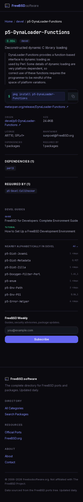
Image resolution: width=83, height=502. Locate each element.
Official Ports (13, 432)
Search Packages (16, 414)
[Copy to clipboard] (73, 96)
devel (20, 21)
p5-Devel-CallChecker (21, 191)
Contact (10, 462)
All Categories (14, 408)
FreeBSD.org (13, 438)
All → (75, 246)
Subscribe (41, 339)
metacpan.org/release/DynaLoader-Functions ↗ (36, 106)
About (9, 456)
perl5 (10, 168)
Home (9, 21)
